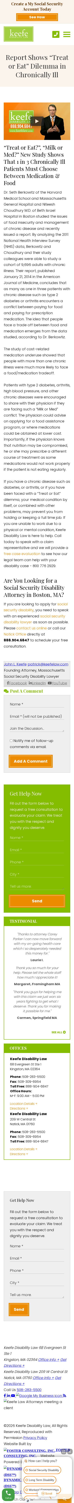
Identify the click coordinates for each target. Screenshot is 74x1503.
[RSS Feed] (64, 1395)
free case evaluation (22, 553)
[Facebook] (5, 1395)
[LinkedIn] (9, 1395)
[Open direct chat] (64, 1451)
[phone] (55, 34)
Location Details (22, 1103)
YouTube (59, 683)
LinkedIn (39, 683)
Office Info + (48, 1359)
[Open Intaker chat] (28, 1501)
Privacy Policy (35, 1437)
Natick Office (15, 634)
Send (37, 901)
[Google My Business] (39, 1395)
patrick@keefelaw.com (48, 664)
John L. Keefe (15, 664)
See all (57, 1032)
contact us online (31, 628)
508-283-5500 (29, 1389)
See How (37, 17)
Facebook (18, 683)
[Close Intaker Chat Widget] (70, 1451)
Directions (17, 1108)
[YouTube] (13, 1395)
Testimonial (23, 921)
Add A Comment (31, 761)
